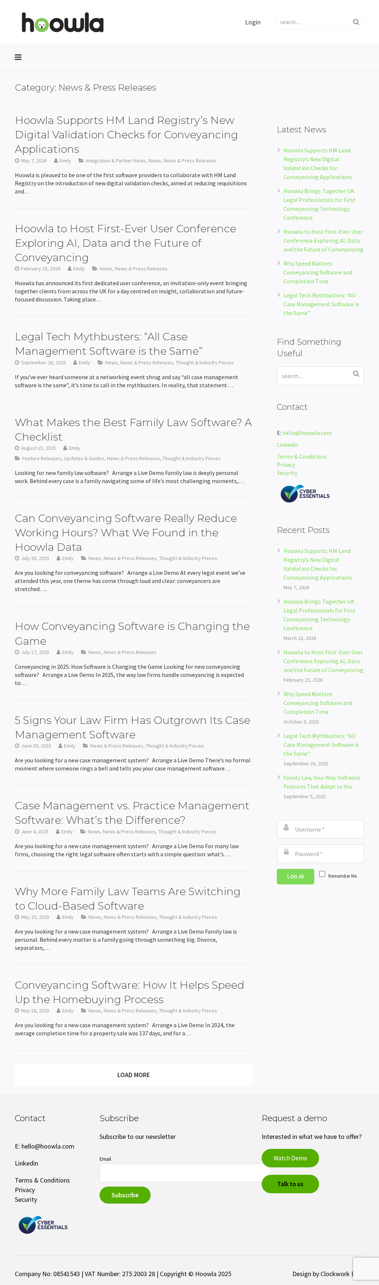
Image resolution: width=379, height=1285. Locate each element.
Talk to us (290, 1184)
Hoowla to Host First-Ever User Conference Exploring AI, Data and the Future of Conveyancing (323, 240)
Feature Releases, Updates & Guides (63, 458)
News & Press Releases (190, 160)
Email (105, 1159)
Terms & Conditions (302, 456)
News (154, 160)
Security (287, 472)
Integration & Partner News (116, 160)
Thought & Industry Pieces (205, 362)
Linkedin (287, 444)
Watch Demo (290, 1158)
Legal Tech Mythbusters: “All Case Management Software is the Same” (321, 304)
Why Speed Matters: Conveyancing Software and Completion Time (318, 272)
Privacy (286, 464)
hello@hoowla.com (307, 432)
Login (253, 22)
